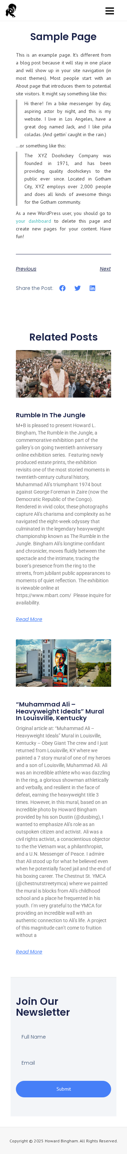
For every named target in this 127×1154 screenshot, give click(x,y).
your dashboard (33, 221)
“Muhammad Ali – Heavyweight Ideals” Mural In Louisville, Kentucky (60, 711)
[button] (63, 288)
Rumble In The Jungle (50, 415)
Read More (29, 619)
